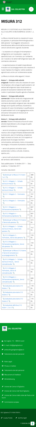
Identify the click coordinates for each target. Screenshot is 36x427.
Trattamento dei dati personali (14, 354)
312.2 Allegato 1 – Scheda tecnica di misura (12, 188)
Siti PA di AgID (22, 418)
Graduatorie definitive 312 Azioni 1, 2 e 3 (12, 306)
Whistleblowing (9, 379)
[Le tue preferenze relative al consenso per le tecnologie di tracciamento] (32, 423)
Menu (2, 9)
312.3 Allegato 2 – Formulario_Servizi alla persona (12, 236)
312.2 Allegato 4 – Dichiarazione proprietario (10, 214)
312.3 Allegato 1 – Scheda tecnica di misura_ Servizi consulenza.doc (12, 261)
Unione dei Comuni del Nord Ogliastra (16, 391)
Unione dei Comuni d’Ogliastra (14, 386)
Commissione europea (11, 402)
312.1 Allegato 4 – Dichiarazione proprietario (10, 208)
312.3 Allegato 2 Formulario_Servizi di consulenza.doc (9, 270)
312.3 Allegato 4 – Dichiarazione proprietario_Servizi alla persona (13, 244)
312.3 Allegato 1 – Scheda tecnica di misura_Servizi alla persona (12, 228)
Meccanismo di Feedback (12, 374)
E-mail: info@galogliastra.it (13, 345)
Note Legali (8, 361)
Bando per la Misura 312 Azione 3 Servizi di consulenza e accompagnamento (14, 252)
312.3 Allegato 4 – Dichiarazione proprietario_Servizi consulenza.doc (13, 279)
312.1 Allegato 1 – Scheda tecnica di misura (12, 182)
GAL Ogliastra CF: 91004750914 (10, 412)
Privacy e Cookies (10, 366)
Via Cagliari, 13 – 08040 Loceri (14, 341)
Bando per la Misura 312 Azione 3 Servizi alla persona (14, 221)
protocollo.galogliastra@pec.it (14, 349)
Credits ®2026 (7, 418)
